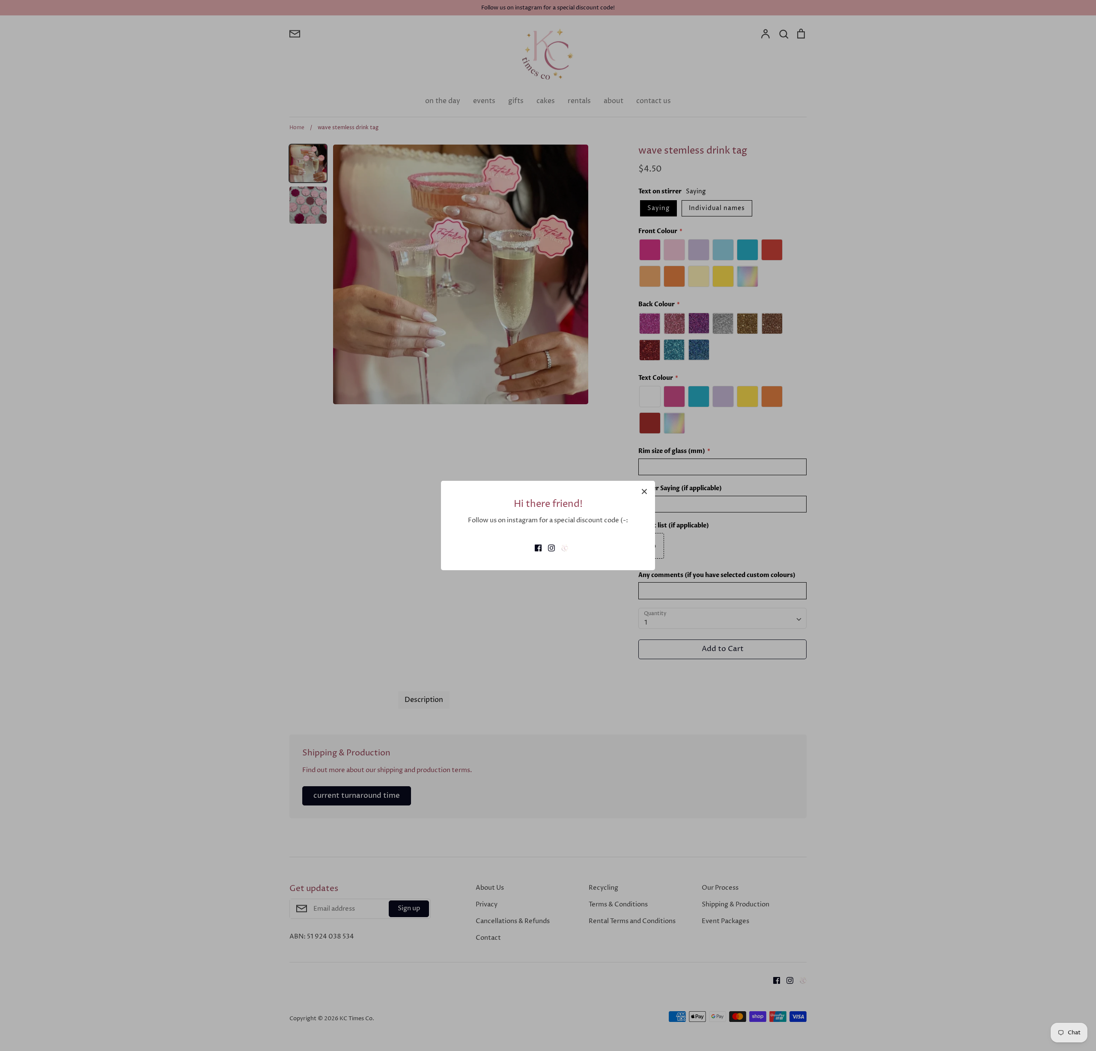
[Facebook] (535, 547)
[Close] (644, 491)
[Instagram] (548, 547)
